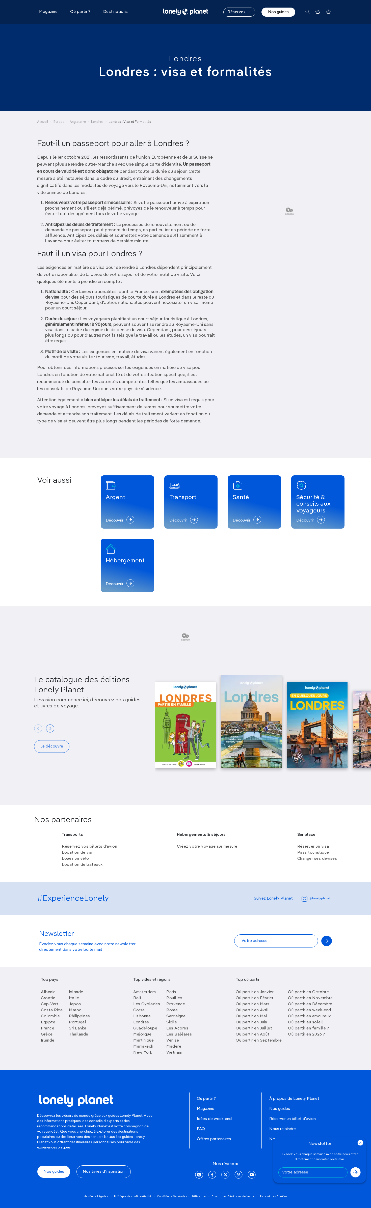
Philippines (79, 1016)
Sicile (171, 1022)
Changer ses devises (317, 859)
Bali (137, 998)
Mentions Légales (96, 1196)
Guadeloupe (145, 1028)
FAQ (201, 1129)
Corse (139, 1010)
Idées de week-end (214, 1119)
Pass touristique (313, 853)
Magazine (205, 1109)
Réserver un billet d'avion (292, 1119)
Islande (76, 992)
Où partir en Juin (251, 1022)
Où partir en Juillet (254, 1028)
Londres (185, 59)
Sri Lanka (78, 1028)
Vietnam (174, 1053)
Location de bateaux (82, 865)
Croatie (48, 998)
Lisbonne (142, 1016)
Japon (75, 1004)
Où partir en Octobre (308, 992)
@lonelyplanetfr (321, 898)
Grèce (47, 1034)
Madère (173, 1047)
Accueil (42, 122)
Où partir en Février (254, 998)
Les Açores (177, 1028)
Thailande (78, 1034)
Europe (59, 122)
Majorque (142, 1034)
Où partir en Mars (253, 1004)
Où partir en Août (253, 1034)
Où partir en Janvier (255, 992)
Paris (171, 992)
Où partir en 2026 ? (306, 1034)
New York (142, 1053)
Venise (172, 1041)
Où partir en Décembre (310, 1004)
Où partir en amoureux (309, 1016)
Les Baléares (179, 1034)
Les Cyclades (146, 1004)
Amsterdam (144, 992)
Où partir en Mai (251, 1016)
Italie (74, 998)
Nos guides (278, 12)
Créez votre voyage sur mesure (207, 847)
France (47, 1028)
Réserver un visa (313, 847)
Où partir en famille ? (308, 1028)
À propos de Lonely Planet (294, 1099)
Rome (172, 1010)
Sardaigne (176, 1016)
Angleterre (78, 122)
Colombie (50, 1016)
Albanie (48, 992)
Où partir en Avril (252, 1010)
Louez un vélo (75, 859)
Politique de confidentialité (132, 1196)
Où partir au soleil (305, 1022)
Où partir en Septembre (259, 1041)
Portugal (77, 1022)
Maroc (75, 1010)
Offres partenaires (214, 1139)
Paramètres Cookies (274, 1196)
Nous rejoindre (282, 1129)
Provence (175, 1004)
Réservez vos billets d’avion (89, 847)
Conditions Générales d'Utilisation (181, 1196)
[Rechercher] (307, 12)
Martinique (143, 1041)
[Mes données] (328, 12)
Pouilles (174, 998)
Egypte (48, 1022)
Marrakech (143, 1047)
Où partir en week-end (309, 1010)
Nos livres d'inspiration (103, 1172)
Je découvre (51, 746)
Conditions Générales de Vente (233, 1196)
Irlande (48, 1041)
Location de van (78, 853)
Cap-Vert (50, 1004)
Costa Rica (52, 1010)
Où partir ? (206, 1099)
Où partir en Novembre (310, 998)
